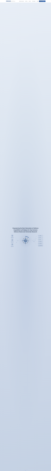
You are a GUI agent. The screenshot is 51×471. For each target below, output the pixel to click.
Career (37, 1)
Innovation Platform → (42, 1)
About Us (30, 1)
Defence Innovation (21, 1)
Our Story (26, 1)
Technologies (33, 1)
